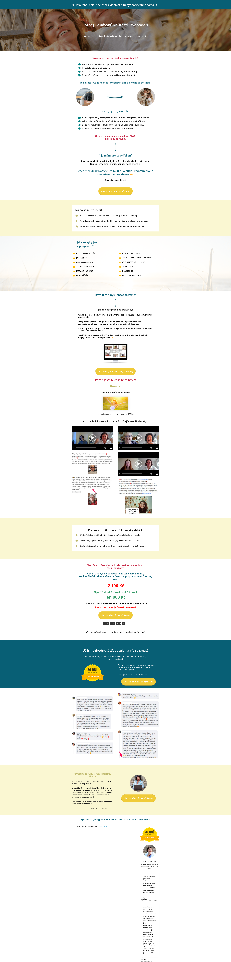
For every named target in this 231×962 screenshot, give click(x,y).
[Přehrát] (74, 448)
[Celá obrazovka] (111, 448)
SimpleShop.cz (103, 826)
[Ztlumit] (105, 448)
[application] (92, 438)
